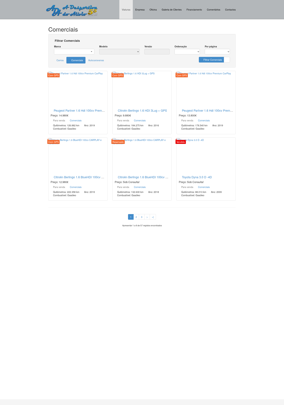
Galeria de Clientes (172, 9)
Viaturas (126, 9)
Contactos (230, 9)
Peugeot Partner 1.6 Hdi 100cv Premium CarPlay (86, 110)
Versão (148, 46)
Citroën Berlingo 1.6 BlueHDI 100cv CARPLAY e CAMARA (92, 177)
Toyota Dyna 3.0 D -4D (197, 177)
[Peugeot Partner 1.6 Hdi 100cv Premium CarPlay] (78, 88)
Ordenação (181, 46)
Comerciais (77, 60)
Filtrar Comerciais (67, 40)
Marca (57, 46)
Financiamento (194, 9)
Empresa (140, 9)
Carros (60, 60)
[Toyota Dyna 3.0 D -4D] (206, 154)
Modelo (103, 46)
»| (153, 217)
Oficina (153, 9)
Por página (211, 46)
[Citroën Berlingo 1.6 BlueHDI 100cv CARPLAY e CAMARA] (78, 154)
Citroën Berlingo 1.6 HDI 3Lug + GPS (142, 110)
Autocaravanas (96, 60)
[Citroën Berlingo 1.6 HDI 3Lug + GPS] (142, 88)
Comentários (213, 9)
